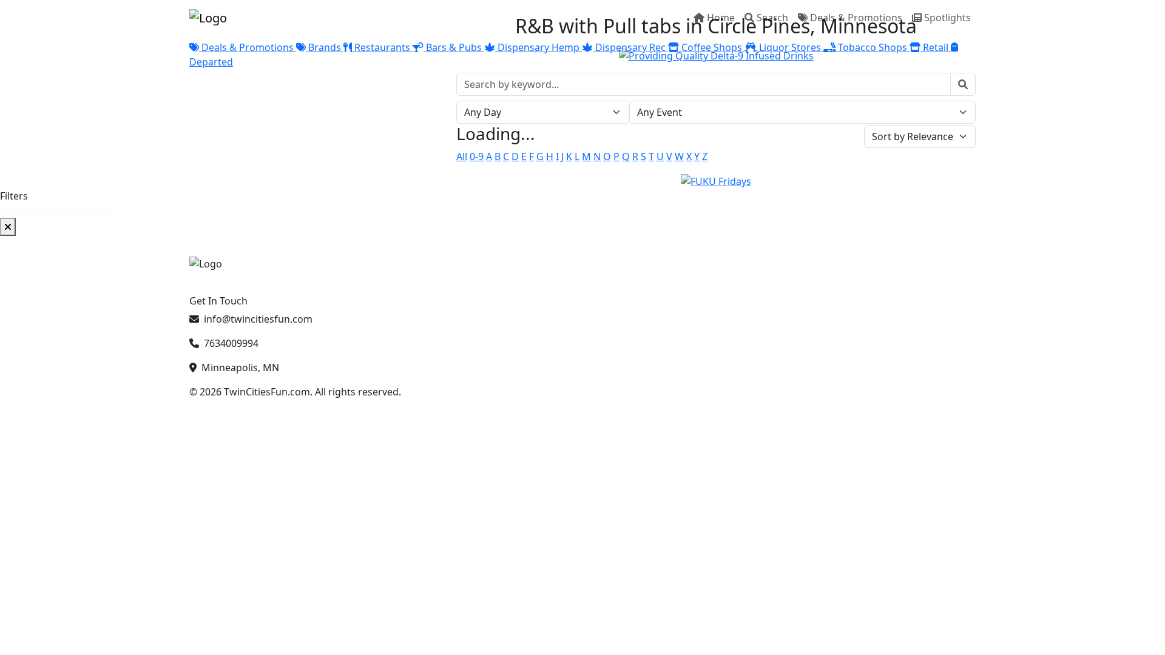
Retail (935, 47)
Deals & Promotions (856, 17)
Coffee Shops (712, 47)
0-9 (477, 156)
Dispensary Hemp (538, 47)
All (461, 156)
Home (721, 17)
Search (772, 17)
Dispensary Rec (630, 47)
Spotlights (947, 17)
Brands (324, 47)
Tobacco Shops (873, 47)
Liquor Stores (790, 47)
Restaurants (382, 47)
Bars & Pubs (454, 47)
